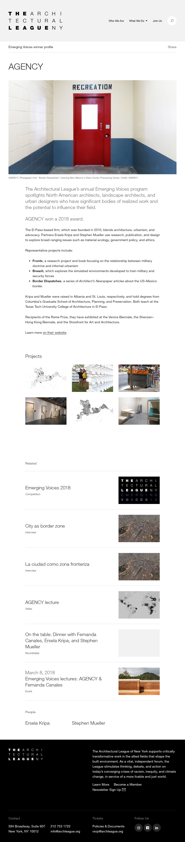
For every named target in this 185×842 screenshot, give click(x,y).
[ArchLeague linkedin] (157, 828)
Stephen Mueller (88, 723)
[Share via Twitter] (157, 47)
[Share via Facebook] (162, 47)
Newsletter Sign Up (107, 790)
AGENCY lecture (42, 602)
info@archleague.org (65, 831)
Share (172, 47)
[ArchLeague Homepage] (35, 20)
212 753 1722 (60, 826)
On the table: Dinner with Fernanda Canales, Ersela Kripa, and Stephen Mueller (61, 640)
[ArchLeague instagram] (139, 828)
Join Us (157, 20)
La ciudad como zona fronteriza (57, 564)
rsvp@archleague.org (107, 831)
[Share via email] (148, 47)
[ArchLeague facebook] (148, 828)
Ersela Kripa (37, 723)
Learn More (100, 784)
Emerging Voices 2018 (47, 487)
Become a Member (128, 784)
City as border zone (45, 526)
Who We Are (116, 20)
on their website (54, 332)
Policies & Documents (108, 826)
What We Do (136, 20)
